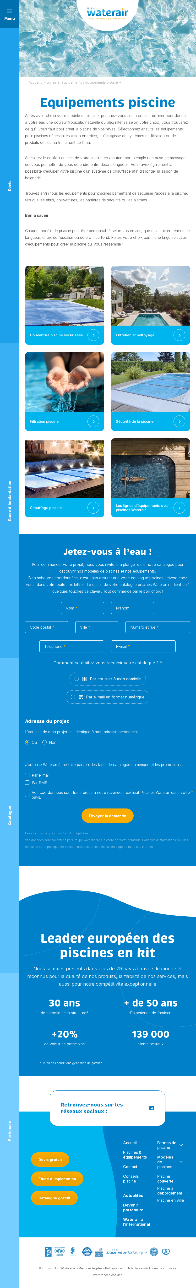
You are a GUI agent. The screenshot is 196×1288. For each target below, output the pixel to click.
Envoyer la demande (107, 816)
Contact (130, 1166)
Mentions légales (90, 1268)
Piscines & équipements (135, 1154)
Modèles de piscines (165, 1162)
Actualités (133, 1195)
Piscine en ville (170, 1200)
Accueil (130, 1142)
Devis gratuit (50, 1159)
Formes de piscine (166, 1145)
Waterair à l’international (136, 1222)
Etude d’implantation (57, 1179)
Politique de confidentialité (124, 1268)
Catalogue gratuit (54, 1198)
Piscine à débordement (169, 1190)
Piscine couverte (165, 1178)
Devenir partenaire (133, 1207)
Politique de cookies (159, 1268)
